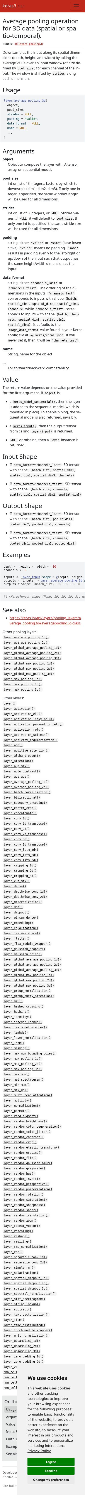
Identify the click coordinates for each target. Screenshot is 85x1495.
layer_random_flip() (20, 1158)
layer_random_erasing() (22, 1152)
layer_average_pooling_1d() (26, 637)
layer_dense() (14, 886)
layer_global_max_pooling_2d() (28, 668)
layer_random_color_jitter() (27, 1131)
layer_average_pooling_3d (61, 580)
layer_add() (13, 745)
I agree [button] (51, 1462)
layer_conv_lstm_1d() (20, 849)
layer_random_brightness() (25, 1121)
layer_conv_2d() (16, 829)
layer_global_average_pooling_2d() (32, 653)
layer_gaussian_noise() (22, 954)
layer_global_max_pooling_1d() (28, 663)
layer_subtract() (17, 1309)
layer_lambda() (15, 1032)
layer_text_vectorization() (26, 1314)
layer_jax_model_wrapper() (25, 1027)
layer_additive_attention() (26, 750)
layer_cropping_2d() (20, 870)
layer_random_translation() (26, 1215)
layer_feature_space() (21, 933)
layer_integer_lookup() (22, 1022)
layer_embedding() (18, 923)
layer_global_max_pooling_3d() (28, 674)
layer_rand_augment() (20, 1116)
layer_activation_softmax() (26, 735)
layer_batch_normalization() (27, 792)
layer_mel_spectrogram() (23, 1079)
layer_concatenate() (20, 813)
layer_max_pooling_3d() (22, 689)
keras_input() (24, 426)
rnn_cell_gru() (15, 1372)
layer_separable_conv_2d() (25, 1262)
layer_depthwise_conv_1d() (25, 891)
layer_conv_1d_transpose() (25, 823)
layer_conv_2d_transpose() (25, 834)
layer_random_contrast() (23, 1137)
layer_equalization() (20, 928)
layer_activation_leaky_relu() (28, 719)
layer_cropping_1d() (20, 865)
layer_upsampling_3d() (21, 1351)
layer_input (30, 577)
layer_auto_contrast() (21, 771)
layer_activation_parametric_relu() (33, 724)
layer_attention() (18, 761)
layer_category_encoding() (25, 802)
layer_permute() (16, 1111)
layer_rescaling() (18, 1231)
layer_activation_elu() (22, 714)
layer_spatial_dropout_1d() (26, 1278)
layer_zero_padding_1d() (23, 1356)
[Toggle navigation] (76, 6)
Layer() (9, 703)
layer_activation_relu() (23, 729)
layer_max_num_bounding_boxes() (29, 1053)
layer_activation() (19, 708)
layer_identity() (17, 1017)
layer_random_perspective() (26, 1184)
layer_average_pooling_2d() (26, 642)
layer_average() (16, 776)
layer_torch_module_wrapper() (27, 1330)
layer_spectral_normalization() (29, 1293)
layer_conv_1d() (16, 818)
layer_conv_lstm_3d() (20, 860)
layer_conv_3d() (16, 839)
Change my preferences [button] (51, 1480)
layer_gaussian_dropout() (24, 949)
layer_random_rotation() (23, 1194)
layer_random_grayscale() (24, 1168)
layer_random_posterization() (27, 1189)
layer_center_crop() (20, 808)
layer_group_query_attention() (28, 996)
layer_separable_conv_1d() (25, 1257)
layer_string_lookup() (21, 1304)
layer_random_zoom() (20, 1220)
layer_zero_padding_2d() (23, 1361)
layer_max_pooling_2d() (22, 684)
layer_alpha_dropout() (21, 755)
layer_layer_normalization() (27, 1037)
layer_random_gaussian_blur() (27, 1163)
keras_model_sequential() (34, 402)
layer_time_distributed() (24, 1325)
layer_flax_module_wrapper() (27, 943)
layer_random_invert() (21, 1179)
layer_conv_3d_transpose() (25, 844)
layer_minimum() (16, 1084)
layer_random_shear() (20, 1210)
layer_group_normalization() (27, 990)
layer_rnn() (13, 1252)
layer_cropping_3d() (20, 876)
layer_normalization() (21, 1105)
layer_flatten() (16, 938)
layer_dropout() (16, 912)
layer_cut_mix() (16, 881)
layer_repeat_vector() (21, 1226)
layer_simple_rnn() (19, 1267)
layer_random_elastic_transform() (31, 1147)
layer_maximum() (16, 1074)
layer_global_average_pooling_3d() (32, 658)
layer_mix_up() (15, 1090)
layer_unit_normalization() (26, 1335)
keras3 (9, 6)
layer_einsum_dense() (20, 917)
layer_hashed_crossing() (23, 1006)
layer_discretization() (22, 902)
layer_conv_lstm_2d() (20, 855)
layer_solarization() (20, 1273)
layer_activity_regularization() (30, 740)
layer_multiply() (17, 1100)
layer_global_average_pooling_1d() (32, 647)
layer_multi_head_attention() (27, 1095)
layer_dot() (13, 907)
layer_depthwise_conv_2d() (25, 896)
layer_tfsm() (13, 1320)
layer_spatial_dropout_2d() (26, 1283)
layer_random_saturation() (25, 1199)
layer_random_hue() (19, 1173)
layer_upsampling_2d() (21, 1346)
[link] (39, 1451)
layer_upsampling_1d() (21, 1340)
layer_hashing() (16, 1011)
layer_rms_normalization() (25, 1246)
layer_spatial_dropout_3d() (26, 1288)
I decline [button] (51, 1471)
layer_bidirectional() (21, 797)
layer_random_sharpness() (24, 1205)
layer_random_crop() (20, 1142)
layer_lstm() (13, 1043)
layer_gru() (13, 1001)
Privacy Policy (39, 1451)
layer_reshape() (16, 1236)
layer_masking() (16, 1048)
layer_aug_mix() (16, 766)
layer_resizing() (17, 1241)
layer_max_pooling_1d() (22, 679)
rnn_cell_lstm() (16, 1377)
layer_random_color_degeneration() (32, 1126)
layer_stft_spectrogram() (24, 1299)
